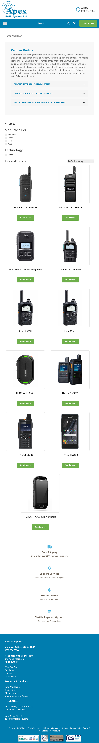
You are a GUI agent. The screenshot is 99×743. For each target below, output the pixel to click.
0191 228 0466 (15, 715)
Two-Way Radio (12, 687)
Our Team (9, 670)
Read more (25, 217)
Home (8, 35)
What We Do (11, 667)
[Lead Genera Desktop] (15, 9)
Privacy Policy (75, 728)
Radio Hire (10, 690)
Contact (8, 673)
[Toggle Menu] (5, 23)
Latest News (11, 676)
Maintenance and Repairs (17, 696)
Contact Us (88, 23)
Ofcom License (12, 693)
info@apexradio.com (14, 658)
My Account (55, 731)
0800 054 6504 (87, 11)
